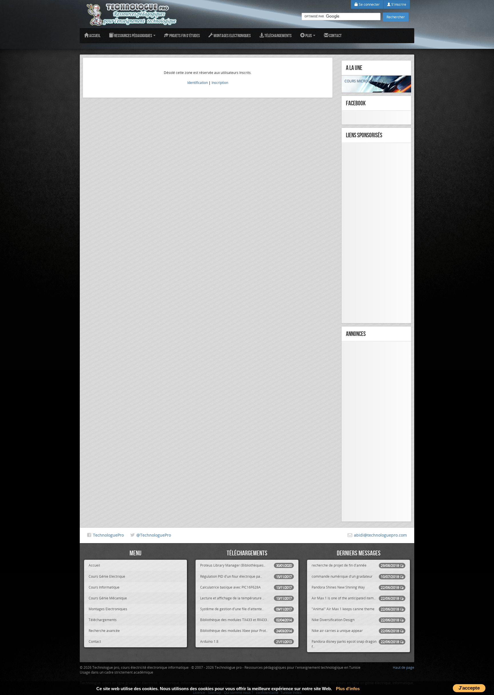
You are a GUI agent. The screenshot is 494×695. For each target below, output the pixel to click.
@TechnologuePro (153, 535)
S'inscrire (398, 4)
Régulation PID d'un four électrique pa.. (246, 576)
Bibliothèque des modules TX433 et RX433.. (246, 619)
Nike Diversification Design (355, 619)
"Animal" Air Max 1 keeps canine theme (355, 609)
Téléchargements (278, 35)
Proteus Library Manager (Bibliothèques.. (246, 565)
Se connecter (369, 4)
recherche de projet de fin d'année (355, 565)
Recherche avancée (104, 630)
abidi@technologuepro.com (380, 535)
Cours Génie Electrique (107, 576)
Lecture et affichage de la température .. (246, 598)
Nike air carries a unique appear (355, 630)
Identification (197, 82)
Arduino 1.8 (246, 641)
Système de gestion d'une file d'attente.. (246, 609)
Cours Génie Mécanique (108, 598)
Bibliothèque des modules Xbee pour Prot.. (246, 630)
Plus (308, 35)
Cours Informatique (104, 587)
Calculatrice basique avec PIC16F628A (246, 587)
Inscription (220, 82)
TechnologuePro (108, 535)
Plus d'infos (348, 688)
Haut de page (403, 667)
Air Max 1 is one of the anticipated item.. (355, 598)
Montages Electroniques (232, 35)
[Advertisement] (376, 233)
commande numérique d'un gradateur (355, 576)
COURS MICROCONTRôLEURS (367, 80)
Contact (335, 35)
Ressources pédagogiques (133, 35)
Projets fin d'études (184, 35)
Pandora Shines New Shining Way (355, 587)
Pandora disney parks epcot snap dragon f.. (355, 643)
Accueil (94, 35)
